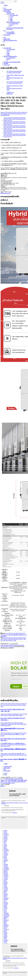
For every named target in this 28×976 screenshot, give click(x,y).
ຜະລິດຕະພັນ (7, 11)
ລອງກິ (11, 19)
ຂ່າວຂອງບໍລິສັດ (10, 32)
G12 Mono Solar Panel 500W (14, 72)
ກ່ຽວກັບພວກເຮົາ (8, 9)
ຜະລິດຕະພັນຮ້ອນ (9, 778)
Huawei (11, 25)
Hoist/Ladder (10, 29)
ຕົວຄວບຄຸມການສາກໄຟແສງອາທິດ (15, 28)
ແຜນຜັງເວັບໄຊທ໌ (19, 778)
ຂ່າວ (5, 30)
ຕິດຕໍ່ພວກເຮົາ (7, 35)
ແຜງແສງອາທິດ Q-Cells (8, 783)
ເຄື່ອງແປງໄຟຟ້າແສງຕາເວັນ (13, 22)
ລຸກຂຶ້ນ (11, 20)
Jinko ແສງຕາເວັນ (14, 15)
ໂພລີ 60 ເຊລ (9, 93)
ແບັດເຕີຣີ (9, 12)
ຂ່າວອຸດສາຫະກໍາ (11, 33)
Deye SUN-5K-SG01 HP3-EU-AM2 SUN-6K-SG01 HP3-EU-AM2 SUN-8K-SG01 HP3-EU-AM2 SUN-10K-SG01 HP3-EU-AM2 (13, 639)
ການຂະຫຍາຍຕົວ (14, 23)
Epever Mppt (7, 781)
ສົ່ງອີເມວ (3, 786)
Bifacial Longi (4, 780)
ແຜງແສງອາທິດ (10, 13)
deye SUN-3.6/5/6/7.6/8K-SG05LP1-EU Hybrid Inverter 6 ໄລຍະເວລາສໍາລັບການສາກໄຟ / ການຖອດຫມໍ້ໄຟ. (14, 635)
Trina (11, 18)
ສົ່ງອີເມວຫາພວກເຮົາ (6, 193)
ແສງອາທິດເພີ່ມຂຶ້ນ (12, 780)
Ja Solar (11, 16)
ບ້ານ (5, 8)
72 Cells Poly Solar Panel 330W (14, 83)
